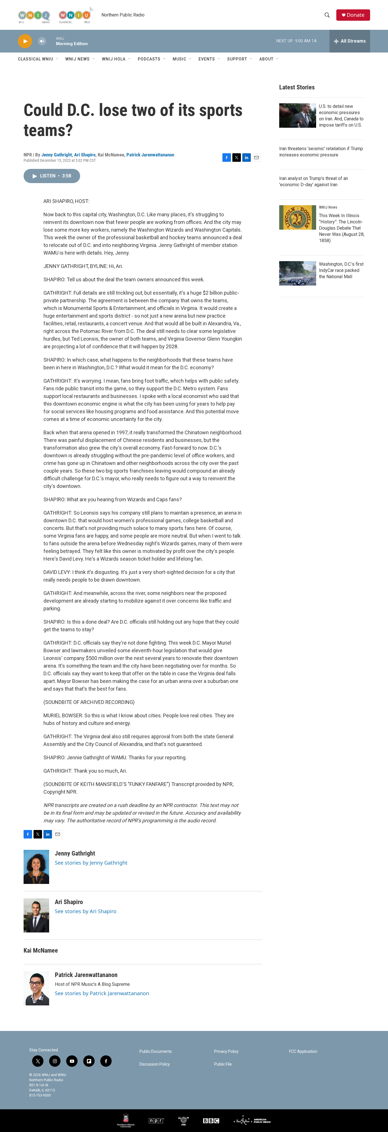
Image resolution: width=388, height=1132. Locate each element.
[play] (25, 41)
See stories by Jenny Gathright (91, 862)
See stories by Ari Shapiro (85, 911)
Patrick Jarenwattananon (150, 155)
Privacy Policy (226, 1051)
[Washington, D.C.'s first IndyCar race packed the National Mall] (297, 273)
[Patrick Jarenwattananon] (36, 988)
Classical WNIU (35, 59)
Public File (223, 1064)
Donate (355, 15)
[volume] (42, 41)
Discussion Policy (154, 1064)
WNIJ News (77, 59)
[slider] (51, 41)
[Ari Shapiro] (36, 915)
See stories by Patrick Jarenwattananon (102, 993)
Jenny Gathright (56, 155)
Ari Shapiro (84, 155)
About (266, 59)
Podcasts (149, 59)
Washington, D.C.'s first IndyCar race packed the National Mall (341, 270)
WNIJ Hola (114, 59)
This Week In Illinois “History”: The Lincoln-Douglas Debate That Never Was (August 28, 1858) (341, 228)
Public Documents (155, 1051)
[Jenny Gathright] (36, 867)
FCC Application (303, 1051)
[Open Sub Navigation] (57, 59)
